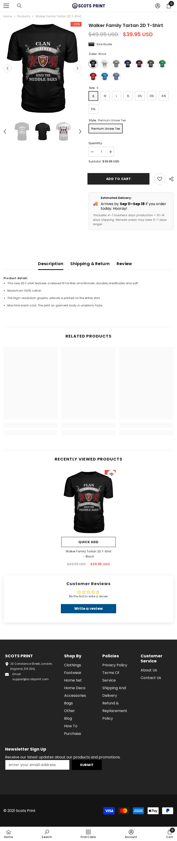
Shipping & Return (90, 263)
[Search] (19, 6)
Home (7, 16)
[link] (30, 425)
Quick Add (88, 542)
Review (124, 263)
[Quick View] (111, 474)
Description (50, 263)
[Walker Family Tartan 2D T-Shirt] (88, 502)
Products (23, 16)
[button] (7, 68)
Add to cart (119, 179)
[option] (42, 68)
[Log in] (158, 6)
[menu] (6, 6)
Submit (87, 765)
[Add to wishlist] (159, 179)
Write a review (88, 608)
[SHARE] (169, 179)
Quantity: (95, 143)
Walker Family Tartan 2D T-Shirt (88, 553)
